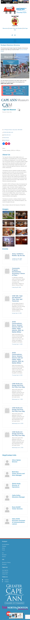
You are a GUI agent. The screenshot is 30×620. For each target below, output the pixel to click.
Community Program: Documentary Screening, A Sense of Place (18, 272)
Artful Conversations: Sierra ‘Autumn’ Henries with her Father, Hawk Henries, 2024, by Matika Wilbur (17, 327)
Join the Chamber (18, 28)
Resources (5, 28)
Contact (11, 28)
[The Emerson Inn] (16, 615)
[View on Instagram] (9, 144)
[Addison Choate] (15, 1)
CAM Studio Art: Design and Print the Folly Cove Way (18, 385)
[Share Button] (18, 109)
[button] (15, 41)
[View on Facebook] (3, 144)
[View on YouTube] (6, 144)
